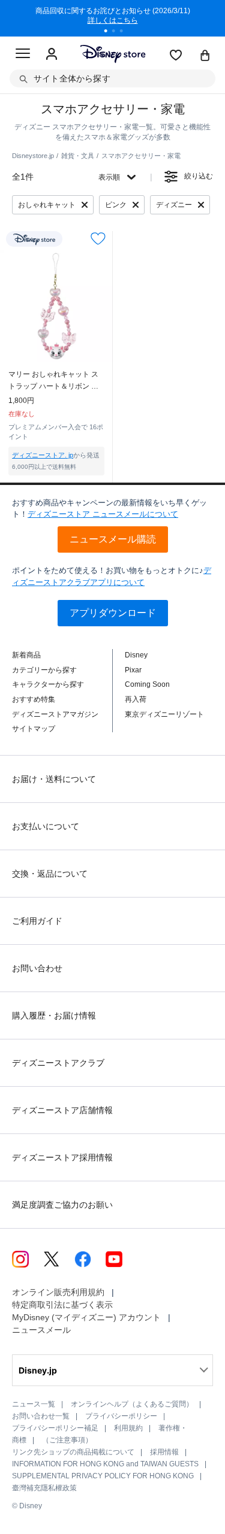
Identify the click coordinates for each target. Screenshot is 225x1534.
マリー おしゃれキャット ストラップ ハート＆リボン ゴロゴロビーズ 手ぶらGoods (53, 381)
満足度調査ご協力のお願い (62, 1204)
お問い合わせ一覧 (41, 1416)
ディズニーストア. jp (42, 455)
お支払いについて (45, 826)
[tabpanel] (113, 18)
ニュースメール (41, 1330)
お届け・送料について (54, 779)
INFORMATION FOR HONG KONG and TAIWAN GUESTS (105, 1464)
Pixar (133, 670)
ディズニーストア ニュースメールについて (103, 514)
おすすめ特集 (33, 699)
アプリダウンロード (113, 613)
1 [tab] (110, 32)
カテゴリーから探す (44, 670)
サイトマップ (33, 728)
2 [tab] (118, 32)
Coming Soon (147, 684)
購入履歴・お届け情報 (54, 1015)
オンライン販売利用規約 (58, 1292)
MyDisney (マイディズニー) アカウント (86, 1317)
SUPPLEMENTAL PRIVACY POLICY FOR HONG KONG (103, 1476)
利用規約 (128, 1428)
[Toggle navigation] (23, 55)
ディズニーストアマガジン (55, 714)
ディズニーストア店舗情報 (62, 1110)
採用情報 (164, 1452)
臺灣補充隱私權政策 (44, 1488)
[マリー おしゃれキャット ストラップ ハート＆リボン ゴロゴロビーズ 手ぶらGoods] (56, 306)
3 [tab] (125, 32)
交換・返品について (50, 873)
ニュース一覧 (33, 1404)
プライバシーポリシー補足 (55, 1428)
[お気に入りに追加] (98, 238)
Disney (136, 655)
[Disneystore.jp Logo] (112, 53)
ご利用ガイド (37, 921)
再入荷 (135, 699)
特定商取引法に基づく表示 (62, 1304)
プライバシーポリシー (121, 1416)
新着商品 (26, 655)
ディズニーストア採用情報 (62, 1157)
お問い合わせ (37, 968)
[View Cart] (205, 56)
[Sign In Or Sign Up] (51, 54)
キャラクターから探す (48, 684)
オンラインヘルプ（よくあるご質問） (132, 1404)
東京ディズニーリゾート (164, 714)
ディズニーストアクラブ (58, 1063)
